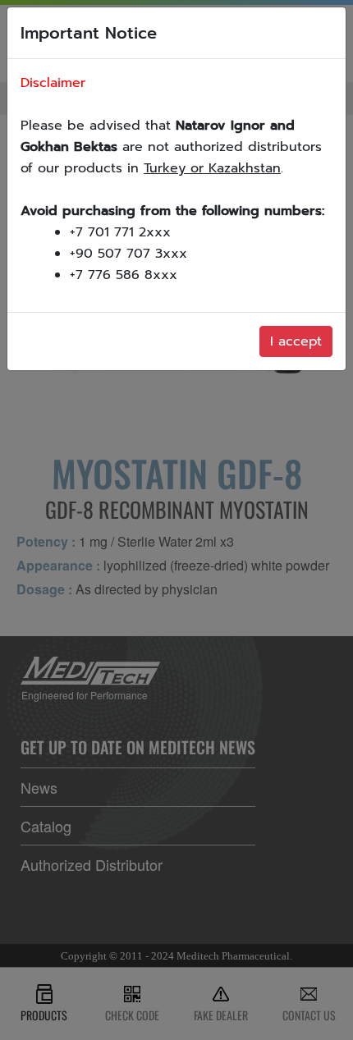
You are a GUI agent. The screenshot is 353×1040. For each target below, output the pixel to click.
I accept (296, 341)
